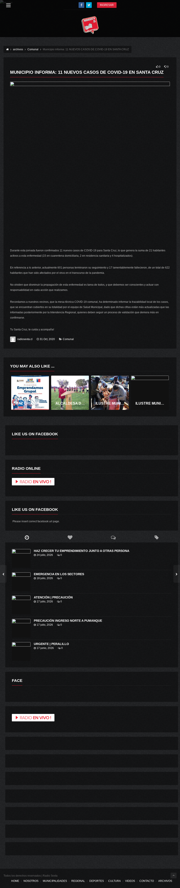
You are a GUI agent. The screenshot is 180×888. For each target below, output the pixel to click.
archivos (165, 881)
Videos (130, 881)
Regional (78, 881)
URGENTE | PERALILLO (51, 644)
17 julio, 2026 (45, 601)
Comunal (68, 339)
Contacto (146, 881)
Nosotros (30, 881)
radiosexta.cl (24, 339)
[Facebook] (81, 5)
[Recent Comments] (113, 537)
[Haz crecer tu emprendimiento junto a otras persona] (21, 558)
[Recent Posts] (27, 537)
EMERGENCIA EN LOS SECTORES (59, 574)
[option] (30, 393)
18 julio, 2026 (45, 578)
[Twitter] (89, 5)
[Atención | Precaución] (21, 605)
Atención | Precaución (53, 597)
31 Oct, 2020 (47, 339)
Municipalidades (55, 881)
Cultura (114, 881)
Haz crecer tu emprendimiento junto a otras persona (81, 551)
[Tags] (156, 537)
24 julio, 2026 (45, 555)
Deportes (96, 881)
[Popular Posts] (70, 537)
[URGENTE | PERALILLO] (21, 651)
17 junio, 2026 (45, 648)
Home (15, 881)
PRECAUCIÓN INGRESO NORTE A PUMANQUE (68, 620)
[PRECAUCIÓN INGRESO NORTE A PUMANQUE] (21, 628)
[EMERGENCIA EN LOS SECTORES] (21, 581)
